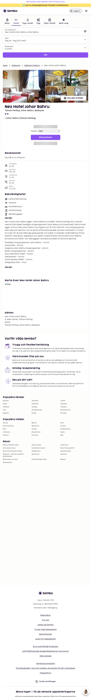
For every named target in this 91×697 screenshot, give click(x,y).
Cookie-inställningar (47, 681)
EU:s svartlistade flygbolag (45, 646)
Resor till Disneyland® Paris (12, 451)
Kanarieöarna (65, 410)
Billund (34, 423)
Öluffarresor (36, 451)
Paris (62, 423)
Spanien (6, 401)
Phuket (34, 429)
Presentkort (45, 673)
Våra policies (45, 656)
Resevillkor (45, 615)
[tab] (7, 21)
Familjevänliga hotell (39, 459)
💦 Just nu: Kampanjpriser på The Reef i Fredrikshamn (45, 5)
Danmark (35, 401)
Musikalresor (7, 462)
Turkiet (62, 401)
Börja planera (45, 137)
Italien (5, 404)
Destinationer (45, 634)
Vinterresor (64, 445)
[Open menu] (86, 11)
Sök (45, 55)
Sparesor (63, 454)
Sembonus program (45, 663)
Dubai (62, 432)
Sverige (34, 407)
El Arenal (35, 435)
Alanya (5, 423)
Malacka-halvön (32, 65)
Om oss (45, 620)
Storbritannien (37, 410)
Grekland (63, 404)
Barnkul (63, 459)
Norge (34, 413)
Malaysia (16, 65)
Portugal (63, 413)
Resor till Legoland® (67, 448)
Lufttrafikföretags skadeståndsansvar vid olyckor (45, 651)
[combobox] (43, 32)
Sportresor (35, 454)
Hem (5, 65)
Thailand (63, 407)
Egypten (6, 413)
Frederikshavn (65, 429)
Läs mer (8, 218)
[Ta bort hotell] (85, 31)
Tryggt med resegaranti (45, 629)
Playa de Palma (8, 426)
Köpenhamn (36, 432)
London (63, 426)
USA (4, 410)
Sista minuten (36, 445)
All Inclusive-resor (9, 448)
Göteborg (6, 432)
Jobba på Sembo (45, 625)
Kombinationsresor (39, 448)
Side (61, 435)
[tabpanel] (45, 43)
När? (7, 38)
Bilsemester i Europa (10, 459)
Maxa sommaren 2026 (10, 445)
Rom (4, 429)
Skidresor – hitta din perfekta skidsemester (13, 455)
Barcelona (35, 426)
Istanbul (6, 435)
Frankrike (35, 404)
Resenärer (9, 47)
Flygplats (34, 131)
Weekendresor (65, 451)
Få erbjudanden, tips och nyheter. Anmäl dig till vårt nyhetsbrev (45, 668)
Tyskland (6, 407)
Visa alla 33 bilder (75, 98)
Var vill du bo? (10, 30)
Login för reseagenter (45, 639)
